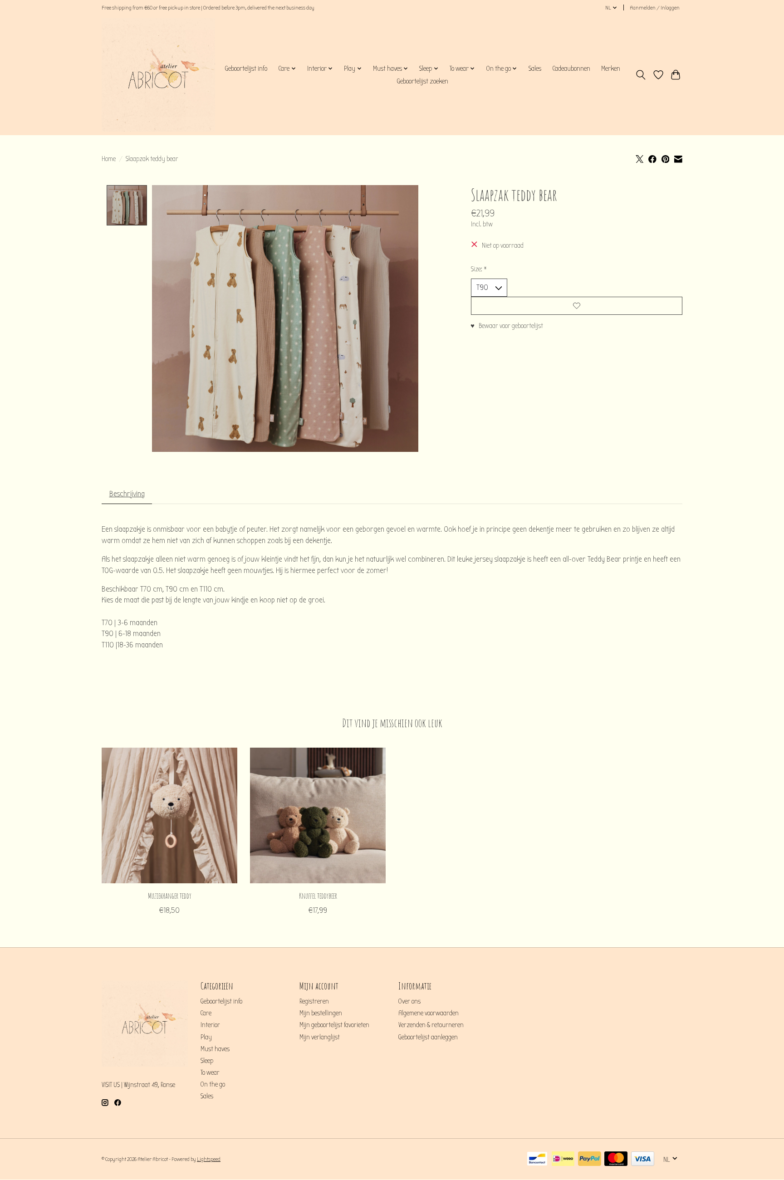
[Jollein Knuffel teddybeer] (318, 815)
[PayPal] (589, 1159)
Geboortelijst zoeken (422, 81)
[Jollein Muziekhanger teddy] (169, 815)
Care (206, 1013)
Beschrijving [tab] (127, 494)
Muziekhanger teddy (169, 895)
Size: (479, 269)
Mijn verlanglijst (319, 1037)
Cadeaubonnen (571, 68)
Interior (210, 1025)
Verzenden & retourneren (431, 1025)
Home (109, 159)
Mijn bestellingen (320, 1013)
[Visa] (642, 1159)
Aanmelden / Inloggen (655, 8)
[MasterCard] (615, 1159)
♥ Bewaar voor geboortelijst (506, 326)
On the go (213, 1084)
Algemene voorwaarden (428, 1013)
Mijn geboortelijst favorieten (334, 1025)
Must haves (215, 1049)
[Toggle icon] (640, 75)
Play (206, 1037)
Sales (535, 68)
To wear (210, 1073)
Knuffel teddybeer (318, 895)
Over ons (409, 1001)
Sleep (207, 1061)
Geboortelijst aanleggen (428, 1037)
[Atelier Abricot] (158, 75)
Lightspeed (208, 1159)
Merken (610, 68)
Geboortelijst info (246, 68)
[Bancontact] (537, 1159)
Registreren (314, 1001)
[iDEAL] (563, 1159)
